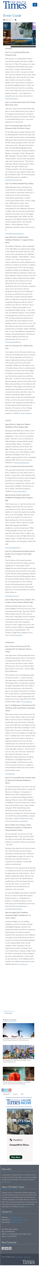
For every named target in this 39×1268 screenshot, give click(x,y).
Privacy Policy (27, 1257)
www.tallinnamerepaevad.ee (14, 233)
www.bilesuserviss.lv (12, 596)
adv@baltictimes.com (16, 1222)
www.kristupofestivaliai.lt (14, 909)
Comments (8, 1013)
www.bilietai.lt (27, 702)
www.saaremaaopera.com (13, 180)
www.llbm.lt (24, 821)
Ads (22, 1094)
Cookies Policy (18, 1257)
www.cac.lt (23, 964)
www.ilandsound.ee (11, 98)
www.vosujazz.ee (26, 413)
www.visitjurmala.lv (19, 491)
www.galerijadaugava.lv (21, 463)
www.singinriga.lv (17, 635)
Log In (15, 1094)
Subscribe (6, 1094)
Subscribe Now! (6, 1182)
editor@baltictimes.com (15, 1217)
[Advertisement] (19, 988)
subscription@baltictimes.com (19, 1220)
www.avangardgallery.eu (13, 342)
